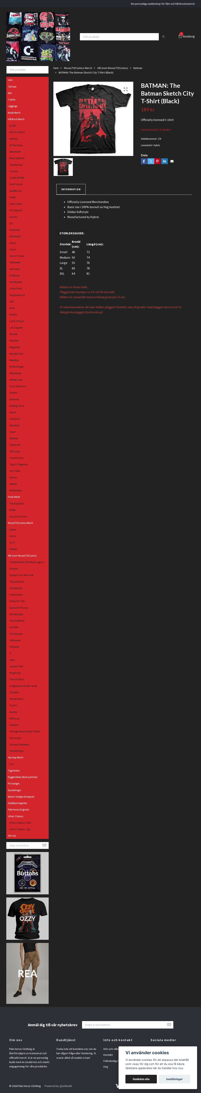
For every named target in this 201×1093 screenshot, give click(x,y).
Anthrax (13, 138)
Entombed (14, 236)
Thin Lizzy (14, 451)
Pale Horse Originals (18, 809)
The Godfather (17, 620)
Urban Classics (15, 816)
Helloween (14, 262)
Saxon (12, 412)
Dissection (14, 229)
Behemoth (14, 151)
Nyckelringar (14, 790)
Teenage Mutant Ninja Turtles (24, 731)
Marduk (13, 334)
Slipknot (13, 438)
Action (12, 529)
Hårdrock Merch (16, 119)
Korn (12, 308)
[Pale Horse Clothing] (38, 36)
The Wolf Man (16, 751)
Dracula (13, 568)
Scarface (13, 724)
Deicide (13, 216)
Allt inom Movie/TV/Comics (22, 555)
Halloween (15, 640)
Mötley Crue (15, 379)
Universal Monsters (19, 744)
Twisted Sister (16, 457)
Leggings (12, 106)
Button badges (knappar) (21, 796)
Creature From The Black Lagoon (27, 562)
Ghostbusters (16, 614)
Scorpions (14, 418)
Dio (11, 223)
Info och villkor (112, 1049)
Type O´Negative (18, 464)
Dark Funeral (16, 184)
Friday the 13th (17, 601)
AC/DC (12, 125)
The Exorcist (15, 588)
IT (10, 653)
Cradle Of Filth (16, 177)
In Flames (14, 275)
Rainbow (14, 399)
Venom (13, 477)
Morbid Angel (16, 366)
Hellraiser (14, 646)
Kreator (13, 314)
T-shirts (11, 99)
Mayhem (13, 340)
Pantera (13, 392)
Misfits (12, 510)
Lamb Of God (16, 321)
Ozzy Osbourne (17, 386)
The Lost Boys (16, 679)
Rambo (13, 712)
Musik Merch (14, 112)
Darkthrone (15, 190)
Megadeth (14, 347)
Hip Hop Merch (15, 757)
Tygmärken (14, 770)
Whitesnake (15, 490)
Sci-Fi (12, 542)
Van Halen (14, 470)
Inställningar (174, 1079)
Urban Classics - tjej (19, 829)
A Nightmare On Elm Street (23, 685)
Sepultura (14, 425)
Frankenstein (16, 594)
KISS (11, 301)
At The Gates (16, 145)
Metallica (14, 360)
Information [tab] (71, 189)
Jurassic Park (16, 666)
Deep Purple (15, 203)
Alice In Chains (17, 132)
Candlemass (15, 164)
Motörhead (15, 373)
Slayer (12, 431)
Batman (137, 68)
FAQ (105, 1067)
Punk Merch (14, 496)
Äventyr (13, 549)
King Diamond (17, 295)
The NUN (14, 692)
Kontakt (108, 1055)
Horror (12, 536)
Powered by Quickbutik (58, 1086)
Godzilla (13, 627)
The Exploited (16, 503)
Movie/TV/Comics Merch (20, 522)
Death (12, 197)
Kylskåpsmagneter (17, 803)
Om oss (12, 835)
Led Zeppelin (16, 327)
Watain (13, 483)
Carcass (13, 171)
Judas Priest (15, 288)
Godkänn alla (141, 1079)
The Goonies (16, 633)
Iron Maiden (15, 281)
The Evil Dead (16, 581)
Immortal (14, 269)
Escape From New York (21, 575)
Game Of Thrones (18, 607)
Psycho (13, 705)
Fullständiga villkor (114, 1061)
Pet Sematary (16, 698)
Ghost (12, 242)
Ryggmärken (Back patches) (22, 777)
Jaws (12, 659)
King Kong (14, 672)
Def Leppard (15, 210)
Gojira (12, 249)
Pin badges (13, 783)
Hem (10, 79)
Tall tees (12, 86)
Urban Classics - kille (20, 822)
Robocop (14, 718)
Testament (14, 444)
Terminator (15, 738)
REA (10, 93)
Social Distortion (18, 516)
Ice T (11, 764)
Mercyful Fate (16, 353)
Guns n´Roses (16, 255)
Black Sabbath (17, 158)
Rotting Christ (16, 405)
